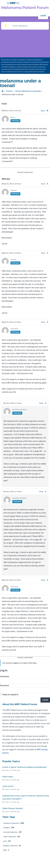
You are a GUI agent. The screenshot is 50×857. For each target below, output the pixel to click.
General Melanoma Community (28, 91)
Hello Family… (8, 777)
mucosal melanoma (12, 832)
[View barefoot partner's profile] (7, 414)
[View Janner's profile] (5, 195)
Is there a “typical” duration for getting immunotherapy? (24, 767)
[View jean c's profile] (5, 122)
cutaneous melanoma (13, 823)
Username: (4, 676)
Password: (4, 685)
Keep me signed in (10, 694)
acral (7, 841)
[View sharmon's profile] (5, 333)
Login (43, 16)
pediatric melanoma (12, 846)
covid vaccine (8, 786)
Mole (6, 850)
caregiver (8, 827)
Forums (9, 91)
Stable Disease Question (12, 808)
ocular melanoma (11, 836)
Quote (43, 111)
